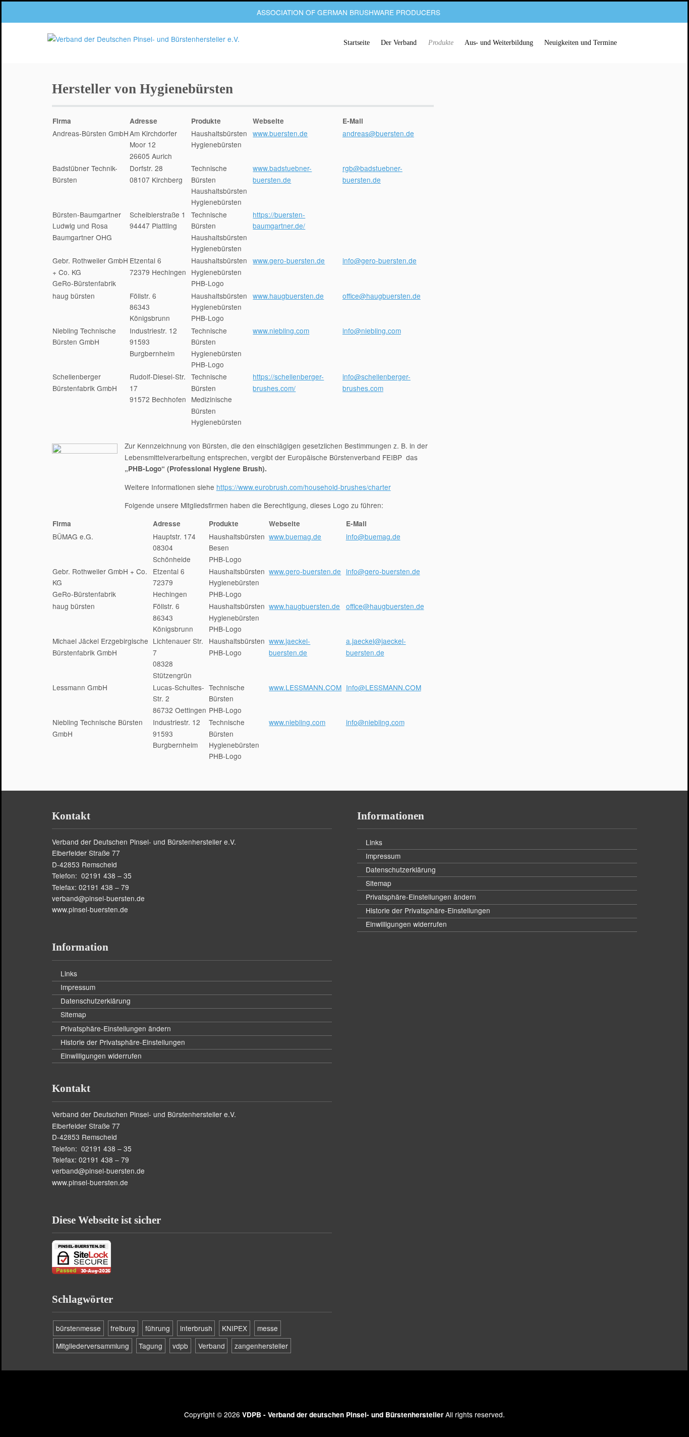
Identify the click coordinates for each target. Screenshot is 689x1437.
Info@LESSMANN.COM (383, 687)
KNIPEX (234, 1328)
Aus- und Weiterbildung (499, 42)
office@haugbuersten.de (381, 296)
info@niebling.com (371, 330)
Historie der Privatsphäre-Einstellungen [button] (123, 1042)
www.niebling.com (281, 330)
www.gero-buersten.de (289, 260)
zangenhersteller (261, 1346)
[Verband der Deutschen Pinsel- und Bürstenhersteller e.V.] (143, 38)
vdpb (180, 1346)
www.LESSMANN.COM (305, 687)
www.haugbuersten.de (288, 296)
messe (267, 1328)
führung (157, 1328)
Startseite (356, 42)
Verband (211, 1346)
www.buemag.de (295, 536)
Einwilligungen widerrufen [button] (101, 1056)
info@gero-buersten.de (379, 260)
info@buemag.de (373, 536)
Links (69, 973)
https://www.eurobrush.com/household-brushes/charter (303, 487)
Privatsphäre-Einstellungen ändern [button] (116, 1028)
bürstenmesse (78, 1328)
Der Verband (399, 42)
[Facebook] (344, 1392)
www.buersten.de (280, 133)
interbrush (196, 1328)
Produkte (440, 42)
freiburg (122, 1328)
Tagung (150, 1346)
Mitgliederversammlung (92, 1346)
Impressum (78, 987)
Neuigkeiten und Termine (580, 42)
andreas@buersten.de (378, 133)
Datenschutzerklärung (96, 1001)
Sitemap (73, 1014)
